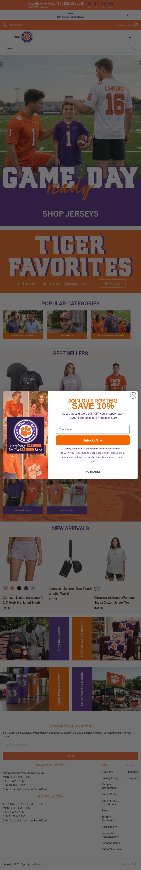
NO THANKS (92, 472)
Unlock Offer (93, 440)
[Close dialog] (133, 395)
